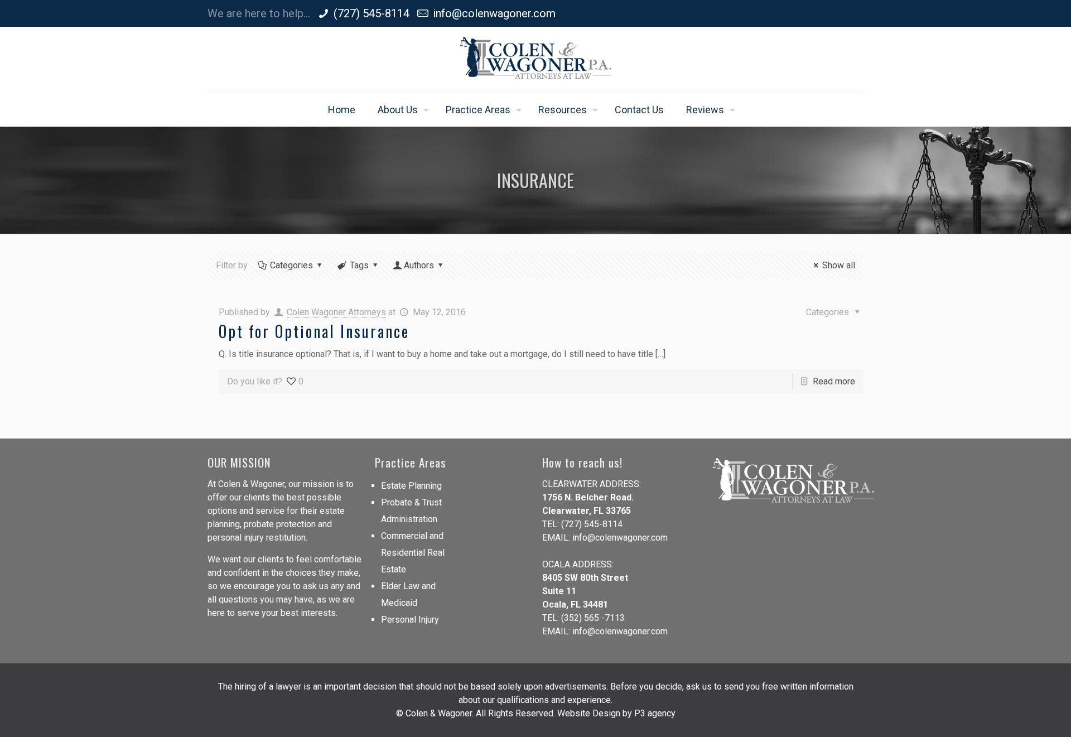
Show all (838, 265)
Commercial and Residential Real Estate (413, 553)
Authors (419, 265)
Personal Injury (410, 619)
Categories (291, 265)
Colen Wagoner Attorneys (336, 312)
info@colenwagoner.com (494, 13)
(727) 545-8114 (371, 13)
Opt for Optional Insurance (314, 331)
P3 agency (655, 713)
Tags (359, 265)
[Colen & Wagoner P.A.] (535, 60)
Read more (834, 381)
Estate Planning (411, 485)
